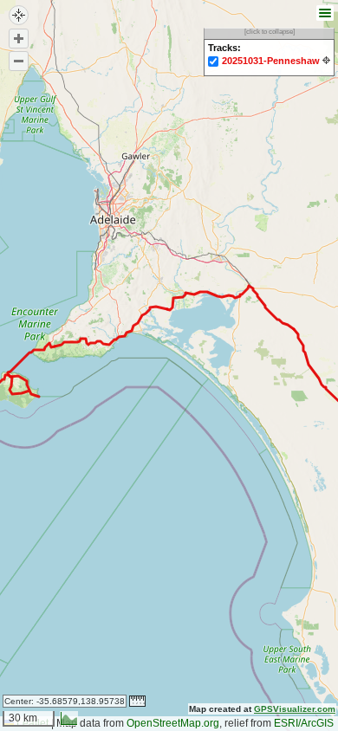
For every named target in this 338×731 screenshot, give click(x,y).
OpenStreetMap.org (173, 723)
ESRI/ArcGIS (304, 723)
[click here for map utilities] (323, 14)
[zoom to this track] (326, 60)
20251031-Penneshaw (271, 60)
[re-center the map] (19, 15)
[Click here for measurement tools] (137, 701)
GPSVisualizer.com (294, 709)
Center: (64, 701)
